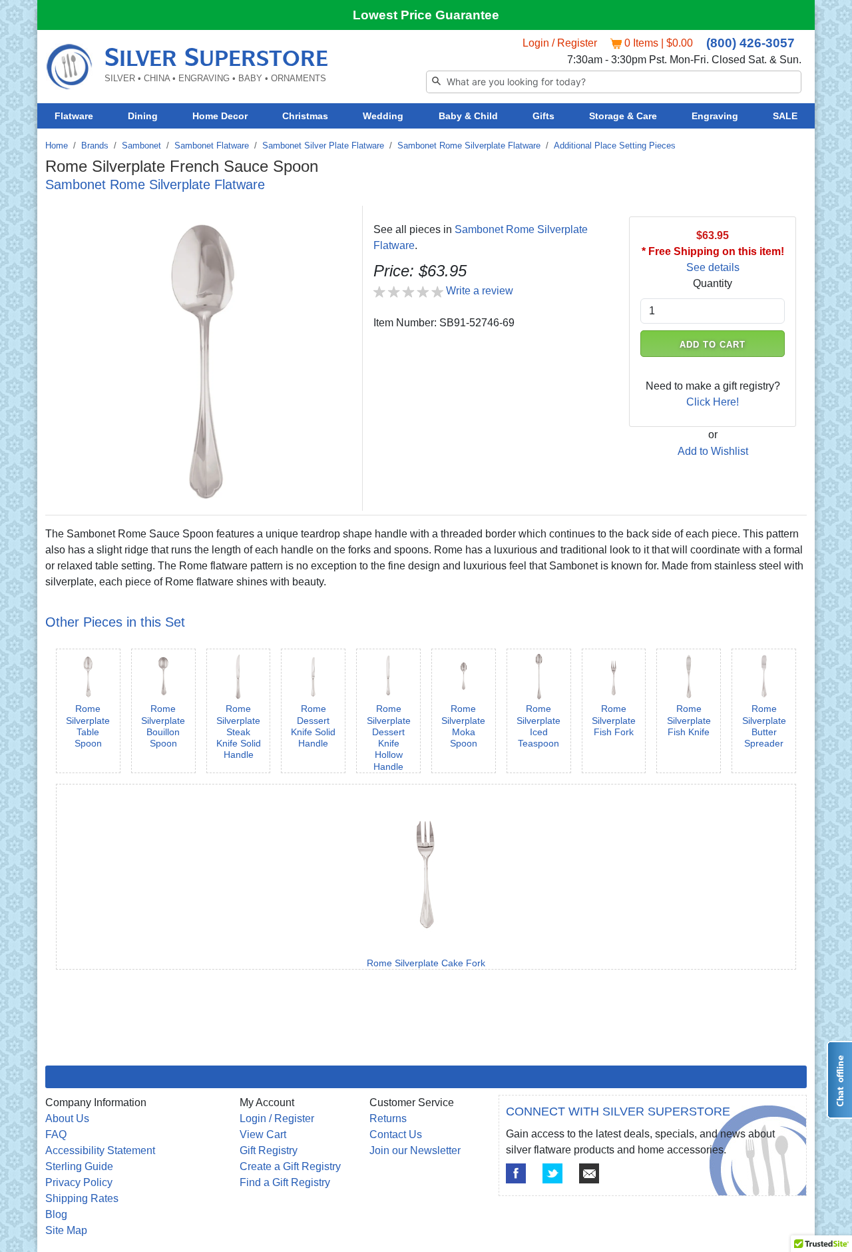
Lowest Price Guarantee (426, 15)
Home (56, 146)
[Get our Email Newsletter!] (589, 1173)
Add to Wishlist (713, 451)
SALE (785, 116)
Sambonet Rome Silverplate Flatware (468, 146)
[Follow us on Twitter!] (552, 1173)
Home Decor (220, 116)
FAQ (56, 1134)
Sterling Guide (79, 1166)
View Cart (263, 1134)
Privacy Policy (78, 1182)
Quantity (712, 283)
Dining (143, 116)
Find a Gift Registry (285, 1182)
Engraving (715, 116)
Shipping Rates (81, 1198)
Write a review (479, 290)
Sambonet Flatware (211, 146)
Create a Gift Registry (290, 1166)
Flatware (74, 116)
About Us (67, 1118)
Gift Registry (269, 1150)
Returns (388, 1118)
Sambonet (141, 146)
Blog (56, 1214)
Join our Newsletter (415, 1150)
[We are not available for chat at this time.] (839, 1080)
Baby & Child (468, 116)
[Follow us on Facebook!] (516, 1173)
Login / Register (560, 43)
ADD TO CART (713, 345)
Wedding (383, 116)
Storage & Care (623, 116)
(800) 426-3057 (750, 43)
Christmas (305, 116)
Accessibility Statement (100, 1150)
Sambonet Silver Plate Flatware (323, 146)
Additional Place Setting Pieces (615, 146)
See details (713, 267)
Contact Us (395, 1134)
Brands (94, 146)
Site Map (66, 1230)
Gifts (543, 116)
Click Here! (712, 402)
